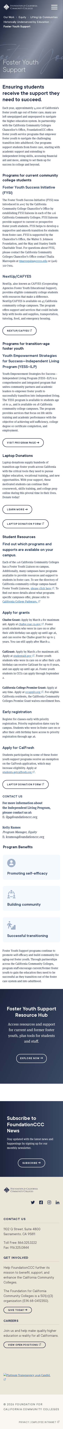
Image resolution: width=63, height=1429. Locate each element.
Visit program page (21, 442)
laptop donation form (28, 523)
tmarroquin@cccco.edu (33, 261)
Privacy (24, 1422)
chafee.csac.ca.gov (31, 624)
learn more (15, 509)
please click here (42, 588)
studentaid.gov (23, 656)
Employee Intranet (45, 1422)
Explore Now (30, 1058)
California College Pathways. (21, 601)
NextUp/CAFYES (22, 330)
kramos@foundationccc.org (25, 837)
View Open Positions (27, 1344)
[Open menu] (54, 7)
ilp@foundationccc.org (21, 817)
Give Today (16, 1310)
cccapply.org (34, 692)
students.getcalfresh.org (18, 772)
